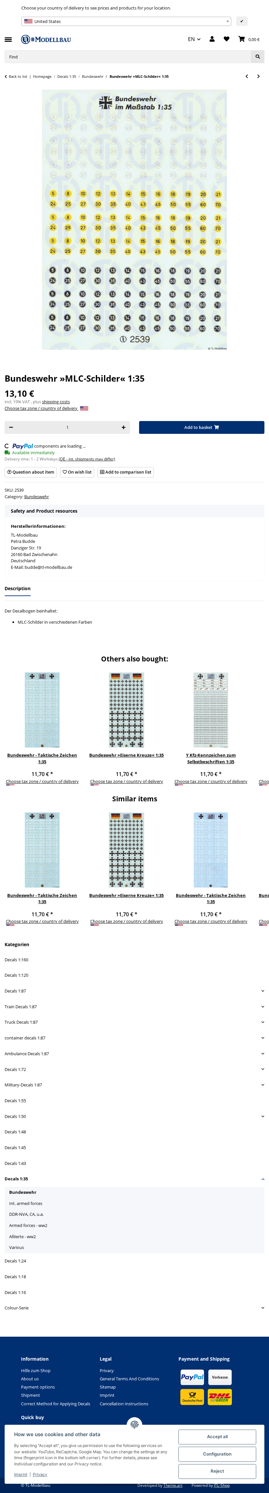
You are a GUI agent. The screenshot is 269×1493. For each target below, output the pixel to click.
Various (16, 1247)
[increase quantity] (123, 427)
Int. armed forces (25, 1203)
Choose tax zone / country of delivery (41, 408)
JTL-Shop (222, 1485)
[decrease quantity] (11, 427)
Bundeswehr (36, 497)
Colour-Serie (17, 1308)
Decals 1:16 (15, 1292)
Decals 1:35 (16, 1179)
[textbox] (126, 21)
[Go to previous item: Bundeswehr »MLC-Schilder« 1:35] (247, 76)
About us (30, 1379)
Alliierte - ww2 (22, 1236)
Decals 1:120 (16, 975)
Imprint (20, 1474)
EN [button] (191, 39)
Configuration (217, 1454)
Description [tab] (18, 588)
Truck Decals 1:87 (21, 1022)
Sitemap (108, 1387)
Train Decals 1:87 (21, 1007)
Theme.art (172, 1485)
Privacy (40, 1474)
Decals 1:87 (15, 991)
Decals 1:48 (15, 1132)
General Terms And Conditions (129, 1379)
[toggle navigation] (8, 36)
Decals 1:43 (15, 1163)
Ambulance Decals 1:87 (27, 1054)
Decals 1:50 (15, 1116)
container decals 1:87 (25, 1038)
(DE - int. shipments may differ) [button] (87, 459)
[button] (212, 39)
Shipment (30, 1395)
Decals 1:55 (15, 1100)
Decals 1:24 (15, 1261)
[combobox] (126, 21)
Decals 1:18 (15, 1277)
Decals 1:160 (16, 960)
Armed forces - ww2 (28, 1225)
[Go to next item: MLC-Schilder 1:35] (258, 76)
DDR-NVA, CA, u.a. (26, 1214)
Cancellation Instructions (124, 1404)
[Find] (257, 56)
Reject (217, 1471)
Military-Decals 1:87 (23, 1085)
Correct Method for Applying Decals (55, 1404)
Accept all (217, 1436)
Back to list (18, 76)
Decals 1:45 (15, 1147)
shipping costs (56, 402)
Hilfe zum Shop (36, 1370)
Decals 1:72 (15, 1069)
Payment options (38, 1387)
